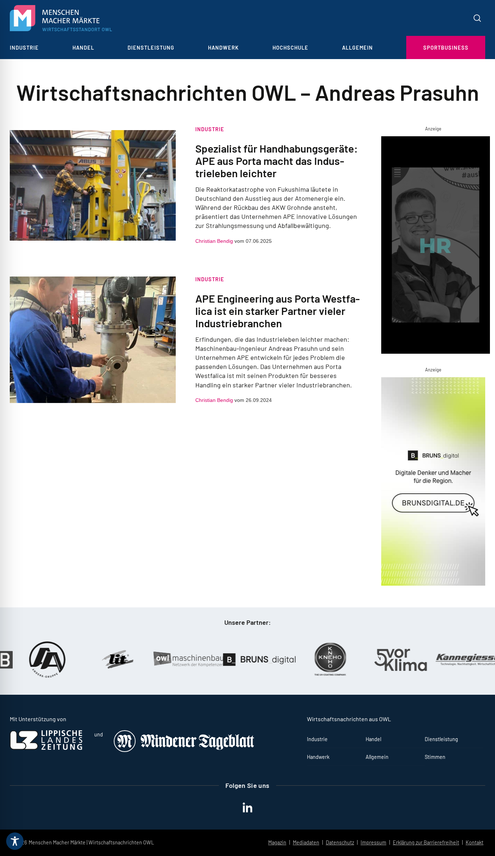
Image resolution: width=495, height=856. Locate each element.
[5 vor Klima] (389, 660)
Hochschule (290, 48)
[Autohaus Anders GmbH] (35, 659)
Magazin (277, 842)
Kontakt (474, 842)
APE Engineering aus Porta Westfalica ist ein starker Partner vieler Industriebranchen (277, 310)
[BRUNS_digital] (248, 659)
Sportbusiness (446, 48)
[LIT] (106, 659)
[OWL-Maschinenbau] (177, 659)
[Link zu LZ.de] (46, 748)
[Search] (477, 18)
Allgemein (357, 48)
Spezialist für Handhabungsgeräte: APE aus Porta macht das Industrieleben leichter (276, 160)
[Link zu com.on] (433, 246)
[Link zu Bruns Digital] (433, 483)
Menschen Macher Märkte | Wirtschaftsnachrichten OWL (91, 842)
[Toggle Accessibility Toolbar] (14, 841)
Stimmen (435, 757)
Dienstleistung (151, 48)
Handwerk (223, 48)
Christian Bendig (214, 241)
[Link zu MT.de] (184, 750)
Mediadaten (306, 842)
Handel (83, 48)
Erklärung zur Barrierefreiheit (426, 842)
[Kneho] (318, 659)
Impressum (373, 842)
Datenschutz (340, 842)
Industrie (24, 48)
